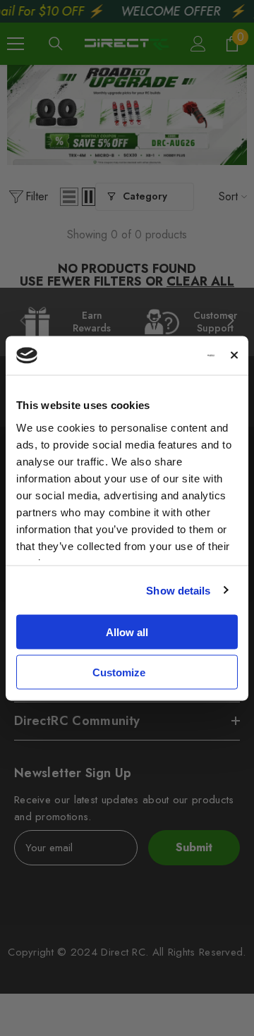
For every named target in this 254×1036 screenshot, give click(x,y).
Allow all (127, 632)
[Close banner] (234, 355)
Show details (178, 590)
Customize (118, 672)
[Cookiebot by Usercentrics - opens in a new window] (159, 355)
